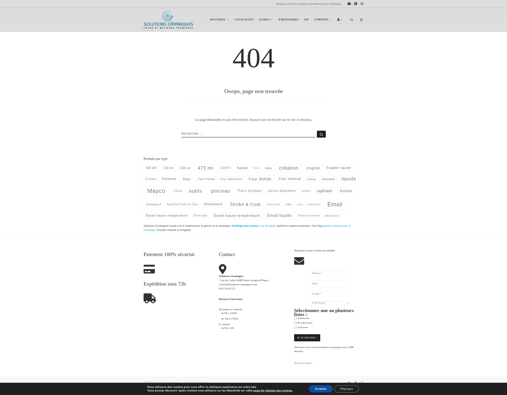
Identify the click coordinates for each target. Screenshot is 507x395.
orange (177, 190)
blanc (257, 168)
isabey (311, 179)
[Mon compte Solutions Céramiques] (340, 20)
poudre (306, 190)
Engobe (313, 168)
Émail (334, 204)
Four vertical (290, 179)
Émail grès (200, 215)
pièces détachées (282, 190)
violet (300, 204)
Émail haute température (237, 215)
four (187, 179)
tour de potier (267, 225)
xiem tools (314, 204)
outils (195, 191)
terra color (273, 204)
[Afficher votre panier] (361, 19)
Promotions (305, 323)
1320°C (225, 167)
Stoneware (213, 204)
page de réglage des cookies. (273, 390)
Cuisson (302, 327)
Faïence (169, 179)
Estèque (150, 178)
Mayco (156, 191)
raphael (324, 190)
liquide (349, 178)
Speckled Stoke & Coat (182, 204)
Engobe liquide (339, 168)
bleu (268, 168)
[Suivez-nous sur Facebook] (355, 4)
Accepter (321, 389)
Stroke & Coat (245, 204)
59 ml (151, 168)
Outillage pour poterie (245, 225)
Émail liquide (279, 215)
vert (289, 204)
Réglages (346, 389)
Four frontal (206, 179)
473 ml (205, 168)
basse (242, 168)
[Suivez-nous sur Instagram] (362, 4)
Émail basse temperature (167, 215)
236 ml (185, 168)
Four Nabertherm (231, 179)
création (288, 168)
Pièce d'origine (250, 190)
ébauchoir (332, 215)
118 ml (168, 168)
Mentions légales (303, 363)
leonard (328, 179)
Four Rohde (260, 179)
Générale (303, 318)
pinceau (220, 191)
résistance (153, 204)
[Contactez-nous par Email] (349, 4)
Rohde (346, 191)
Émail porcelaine (309, 215)
